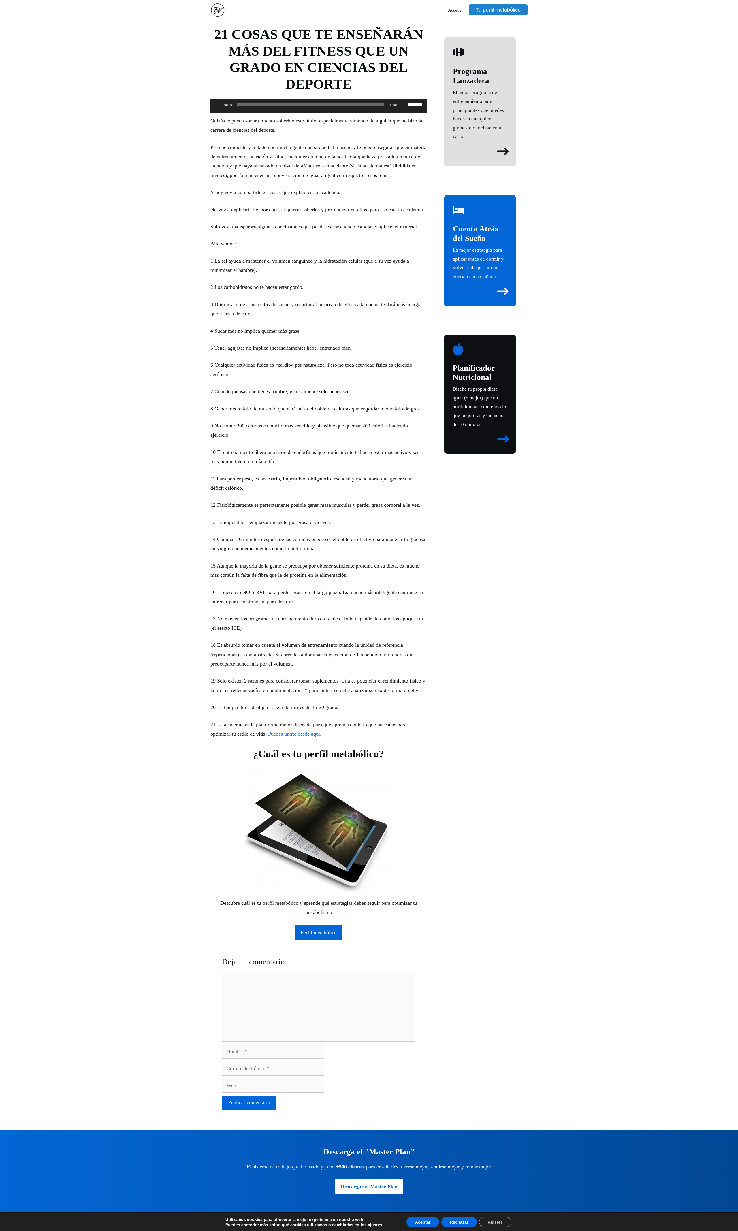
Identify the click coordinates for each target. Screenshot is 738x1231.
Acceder (455, 10)
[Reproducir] (218, 105)
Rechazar (459, 1222)
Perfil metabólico (319, 932)
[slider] (416, 104)
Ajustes (495, 1222)
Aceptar (422, 1222)
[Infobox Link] (480, 94)
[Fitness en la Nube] (219, 10)
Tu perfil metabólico (498, 10)
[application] (318, 107)
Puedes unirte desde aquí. (294, 734)
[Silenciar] (403, 105)
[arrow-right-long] (503, 151)
